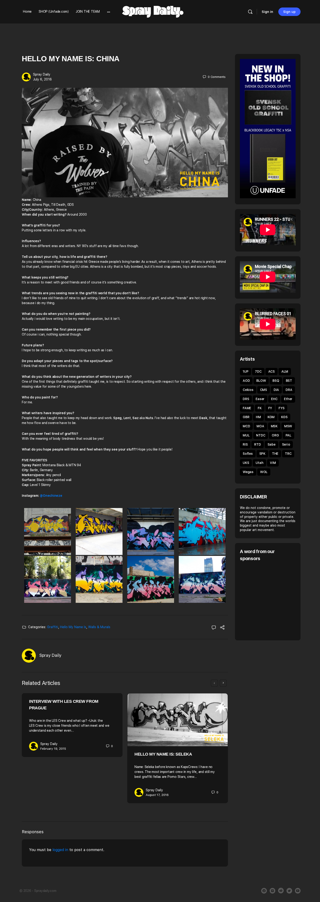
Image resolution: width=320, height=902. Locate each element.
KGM (271, 417)
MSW (288, 426)
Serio (286, 444)
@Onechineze (51, 495)
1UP (245, 371)
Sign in (267, 12)
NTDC (260, 435)
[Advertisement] (279, 600)
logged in (60, 850)
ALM (284, 371)
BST (289, 380)
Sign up (289, 12)
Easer (260, 399)
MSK (274, 426)
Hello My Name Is (73, 627)
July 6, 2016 (42, 79)
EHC (274, 399)
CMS (263, 390)
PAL (288, 435)
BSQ (275, 380)
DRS (246, 399)
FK (260, 408)
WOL (264, 472)
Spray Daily (41, 74)
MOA (260, 426)
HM (258, 417)
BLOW (261, 380)
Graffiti (52, 627)
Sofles (248, 453)
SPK (262, 453)
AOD (246, 380)
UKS (246, 463)
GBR (246, 417)
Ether (288, 399)
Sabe (271, 444)
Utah (259, 463)
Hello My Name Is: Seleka (163, 754)
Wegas (248, 472)
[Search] (250, 12)
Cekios (248, 390)
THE (275, 453)
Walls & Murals (99, 627)
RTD (257, 444)
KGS (284, 417)
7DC (258, 371)
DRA (289, 390)
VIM (273, 463)
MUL (246, 435)
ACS (271, 371)
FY (270, 408)
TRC (288, 453)
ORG (275, 435)
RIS (245, 444)
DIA (276, 390)
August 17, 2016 (157, 795)
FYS (281, 408)
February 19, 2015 (53, 748)
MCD (246, 426)
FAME (247, 408)
